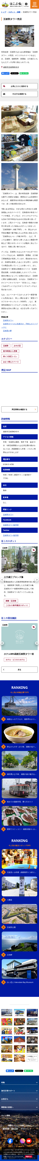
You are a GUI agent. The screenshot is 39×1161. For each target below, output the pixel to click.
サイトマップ (26, 1129)
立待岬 (9, 955)
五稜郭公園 (11, 927)
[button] (2, 579)
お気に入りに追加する (19, 86)
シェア (6, 73)
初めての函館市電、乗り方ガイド (20, 802)
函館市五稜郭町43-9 (11, 67)
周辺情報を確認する (19, 409)
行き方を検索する (19, 94)
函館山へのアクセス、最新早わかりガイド (22, 719)
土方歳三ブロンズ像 (13, 577)
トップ (3, 12)
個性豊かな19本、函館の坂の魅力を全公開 (22, 774)
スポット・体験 (14, 12)
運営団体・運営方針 (10, 1129)
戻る (19, 669)
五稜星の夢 (7, 330)
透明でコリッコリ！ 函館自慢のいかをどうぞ (22, 829)
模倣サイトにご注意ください (19, 1125)
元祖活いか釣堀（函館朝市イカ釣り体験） (22, 872)
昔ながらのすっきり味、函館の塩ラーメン (22, 747)
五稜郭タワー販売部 (11, 525)
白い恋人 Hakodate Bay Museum (20, 982)
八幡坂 (9, 900)
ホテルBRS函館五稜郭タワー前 (19, 653)
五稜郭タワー (8, 320)
